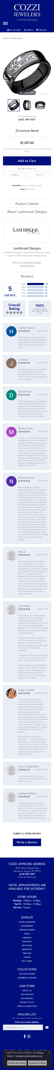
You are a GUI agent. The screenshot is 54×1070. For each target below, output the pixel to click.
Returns (39, 174)
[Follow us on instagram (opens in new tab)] (28, 1036)
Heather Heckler (26, 327)
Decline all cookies (17, 1063)
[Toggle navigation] (5, 23)
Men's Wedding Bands (14, 38)
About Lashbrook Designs (27, 211)
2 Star (23, 293)
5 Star (23, 284)
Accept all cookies (37, 1063)
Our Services (27, 994)
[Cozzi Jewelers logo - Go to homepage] (27, 14)
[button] (14, 30)
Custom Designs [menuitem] (27, 974)
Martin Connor (25, 428)
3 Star (23, 290)
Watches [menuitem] (27, 953)
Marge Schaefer (26, 689)
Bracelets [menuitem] (27, 949)
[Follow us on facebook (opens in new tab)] (25, 1036)
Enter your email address (27, 1022)
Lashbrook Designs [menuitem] (27, 977)
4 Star (23, 287)
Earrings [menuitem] (27, 937)
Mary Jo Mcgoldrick (28, 766)
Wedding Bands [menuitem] (27, 930)
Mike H (21, 551)
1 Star (23, 296)
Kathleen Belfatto (27, 793)
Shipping (15, 174)
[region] (27, 72)
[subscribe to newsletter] (47, 1027)
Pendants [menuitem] (27, 941)
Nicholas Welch (26, 477)
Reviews (27, 276)
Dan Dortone (24, 391)
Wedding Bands (27, 265)
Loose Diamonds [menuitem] (27, 922)
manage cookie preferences (29, 1056)
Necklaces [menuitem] (27, 945)
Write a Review (27, 842)
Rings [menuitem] (27, 933)
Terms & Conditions (27, 1006)
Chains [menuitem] (27, 957)
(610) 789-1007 (27, 119)
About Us (27, 990)
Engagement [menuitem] (27, 926)
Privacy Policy (27, 1002)
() (46, 284)
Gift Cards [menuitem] (27, 961)
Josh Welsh (24, 605)
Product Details (27, 203)
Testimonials (27, 998)
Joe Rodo (23, 359)
